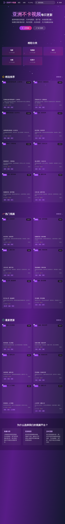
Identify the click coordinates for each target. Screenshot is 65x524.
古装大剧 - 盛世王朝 (40, 192)
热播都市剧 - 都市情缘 (8, 192)
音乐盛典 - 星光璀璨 (40, 298)
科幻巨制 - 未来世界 (40, 130)
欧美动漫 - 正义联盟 (8, 343)
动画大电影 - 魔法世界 (40, 343)
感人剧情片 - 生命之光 (40, 161)
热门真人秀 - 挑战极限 (8, 298)
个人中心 (30, 2)
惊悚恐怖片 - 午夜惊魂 (8, 161)
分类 (24, 2)
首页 (19, 2)
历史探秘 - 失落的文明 (40, 372)
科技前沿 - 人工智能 (8, 403)
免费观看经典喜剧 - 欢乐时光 (10, 130)
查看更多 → (59, 77)
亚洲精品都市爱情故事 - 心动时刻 (11, 99)
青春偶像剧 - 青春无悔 (40, 267)
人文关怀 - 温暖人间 (40, 403)
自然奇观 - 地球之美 (8, 372)
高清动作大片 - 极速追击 (41, 99)
